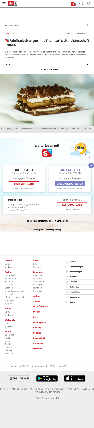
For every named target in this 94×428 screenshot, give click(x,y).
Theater (8, 344)
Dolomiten (74, 287)
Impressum (5, 389)
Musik (7, 341)
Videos (36, 301)
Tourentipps (58, 366)
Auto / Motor (38, 281)
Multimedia (38, 288)
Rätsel (36, 317)
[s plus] (73, 3)
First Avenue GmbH (50, 398)
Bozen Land (10, 281)
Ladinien (9, 288)
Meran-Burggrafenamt (14, 291)
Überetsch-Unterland (14, 297)
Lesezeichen (75, 297)
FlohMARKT (38, 349)
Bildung (8, 350)
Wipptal (8, 303)
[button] (88, 25)
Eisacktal (9, 285)
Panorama (14, 25)
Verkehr (73, 282)
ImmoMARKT (39, 338)
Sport (36, 261)
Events (36, 312)
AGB (13, 389)
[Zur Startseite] (6, 25)
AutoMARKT (38, 343)
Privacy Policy (23, 389)
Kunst (7, 338)
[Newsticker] (81, 3)
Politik (8, 308)
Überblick (9, 335)
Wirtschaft (10, 320)
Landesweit (10, 275)
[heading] (47, 43)
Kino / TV (9, 353)
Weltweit (9, 267)
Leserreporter (39, 322)
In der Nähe (75, 292)
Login (72, 302)
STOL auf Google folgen (48, 69)
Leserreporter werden (39, 366)
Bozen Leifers (11, 278)
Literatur (9, 347)
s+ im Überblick (40, 306)
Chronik (8, 261)
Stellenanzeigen (76, 267)
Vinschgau (9, 300)
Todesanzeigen (76, 272)
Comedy (37, 328)
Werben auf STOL (18, 366)
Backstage (37, 291)
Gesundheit (38, 285)
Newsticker (74, 277)
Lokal (7, 264)
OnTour (36, 296)
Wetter (73, 261)
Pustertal (9, 294)
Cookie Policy (37, 389)
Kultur (8, 331)
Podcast (37, 333)
